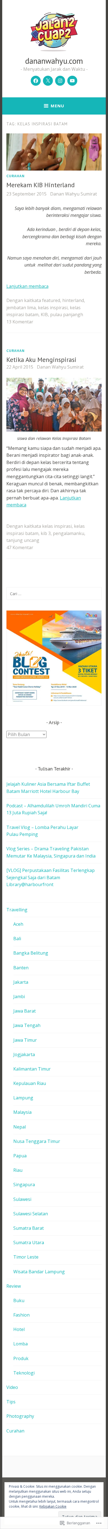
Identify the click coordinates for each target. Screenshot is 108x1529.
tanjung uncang (22, 540)
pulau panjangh (66, 314)
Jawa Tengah (26, 1025)
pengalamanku (68, 533)
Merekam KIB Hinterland (40, 185)
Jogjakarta (24, 1054)
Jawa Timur (25, 1040)
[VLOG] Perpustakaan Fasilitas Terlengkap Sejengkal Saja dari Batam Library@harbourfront (50, 877)
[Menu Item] (35, 80)
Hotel (19, 1329)
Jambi (19, 996)
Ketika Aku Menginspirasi (41, 360)
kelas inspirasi (53, 308)
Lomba (20, 1344)
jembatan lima (21, 308)
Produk (21, 1358)
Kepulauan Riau (29, 1083)
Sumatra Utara (28, 1242)
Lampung (23, 1098)
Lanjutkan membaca (27, 286)
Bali (17, 938)
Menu (57, 105)
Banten (21, 968)
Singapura (24, 1184)
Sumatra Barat (28, 1228)
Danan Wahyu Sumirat (73, 194)
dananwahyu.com (54, 60)
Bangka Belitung (30, 953)
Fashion (21, 1315)
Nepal (19, 1127)
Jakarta (20, 982)
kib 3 (46, 533)
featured (51, 300)
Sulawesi (22, 1199)
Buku (18, 1300)
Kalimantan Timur (32, 1069)
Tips (11, 1402)
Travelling (16, 910)
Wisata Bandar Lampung (39, 1272)
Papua (20, 1156)
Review (13, 1286)
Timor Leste (25, 1257)
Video (12, 1387)
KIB (44, 314)
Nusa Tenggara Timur (36, 1141)
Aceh (18, 924)
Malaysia (22, 1112)
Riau (17, 1170)
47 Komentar (19, 547)
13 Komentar (19, 322)
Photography (20, 1416)
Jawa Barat (24, 1011)
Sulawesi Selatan (30, 1214)
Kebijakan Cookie (52, 1506)
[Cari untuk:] (54, 593)
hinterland (73, 300)
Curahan (15, 175)
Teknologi (24, 1373)
